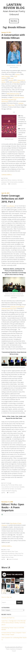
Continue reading (6, 174)
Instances (14, 180)
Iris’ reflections (11, 206)
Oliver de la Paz (19, 553)
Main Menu (14, 21)
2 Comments (13, 184)
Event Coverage (7, 483)
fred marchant (15, 487)
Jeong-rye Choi (5, 182)
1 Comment (11, 492)
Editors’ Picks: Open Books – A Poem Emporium (12, 507)
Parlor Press (11, 105)
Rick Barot (20, 555)
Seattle (3, 557)
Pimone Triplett (13, 555)
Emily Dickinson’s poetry (13, 93)
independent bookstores (8, 553)
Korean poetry (13, 182)
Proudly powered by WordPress (13, 647)
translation (21, 182)
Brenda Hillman (7, 180)
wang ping (14, 491)
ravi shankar (18, 489)
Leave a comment (13, 559)
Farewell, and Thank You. (8, 618)
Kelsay (4, 184)
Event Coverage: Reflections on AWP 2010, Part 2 (12, 198)
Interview (5, 178)
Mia (4, 492)
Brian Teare (15, 551)
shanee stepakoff (6, 491)
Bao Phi (8, 485)
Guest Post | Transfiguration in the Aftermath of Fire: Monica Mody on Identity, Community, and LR (13, 622)
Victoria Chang (9, 557)
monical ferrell (5, 489)
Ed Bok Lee (8, 487)
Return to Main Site (6, 597)
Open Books (4, 555)
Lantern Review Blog (14, 6)
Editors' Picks (6, 549)
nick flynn (11, 489)
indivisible (21, 487)
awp (4, 485)
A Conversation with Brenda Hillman (13, 36)
